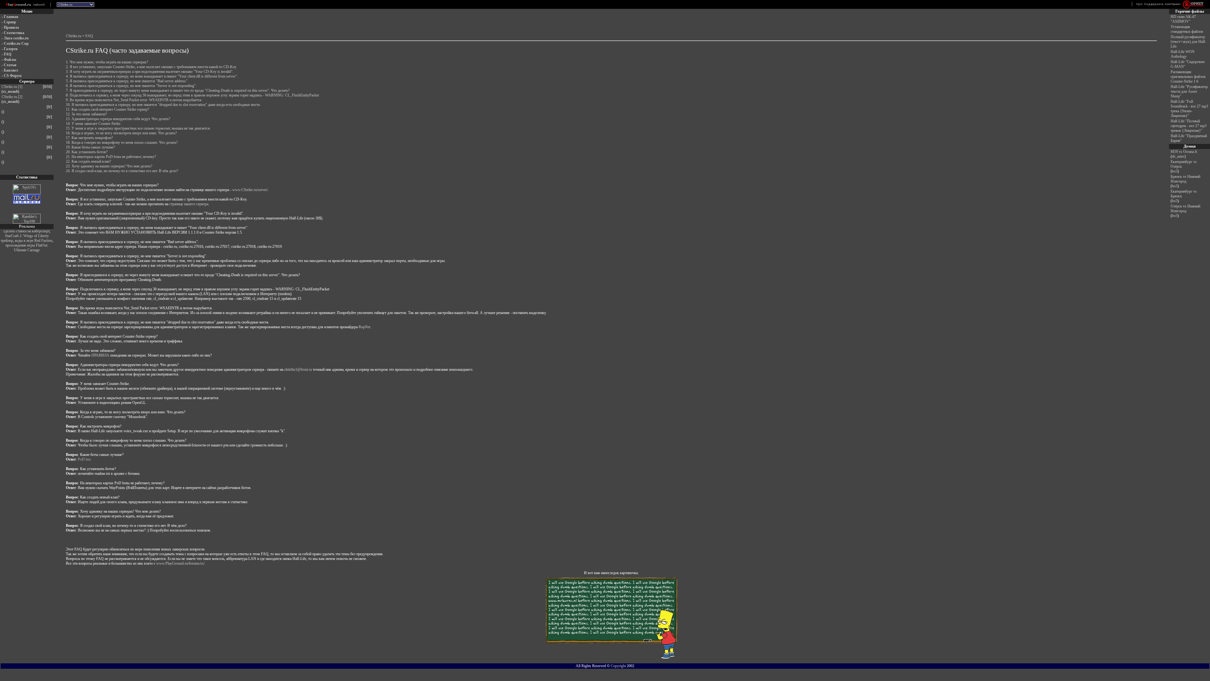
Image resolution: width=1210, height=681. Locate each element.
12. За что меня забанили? (86, 114)
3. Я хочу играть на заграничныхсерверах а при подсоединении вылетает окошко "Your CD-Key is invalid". (149, 71)
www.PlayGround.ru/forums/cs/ (180, 563)
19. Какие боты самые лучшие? (90, 147)
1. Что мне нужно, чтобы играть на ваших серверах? (107, 62)
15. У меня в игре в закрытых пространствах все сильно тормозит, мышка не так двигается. (138, 128)
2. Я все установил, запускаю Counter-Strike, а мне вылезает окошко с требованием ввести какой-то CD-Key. (151, 67)
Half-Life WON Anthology (1183, 54)
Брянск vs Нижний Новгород (1185, 178)
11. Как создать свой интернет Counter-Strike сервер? (107, 109)
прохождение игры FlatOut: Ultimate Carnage (26, 247)
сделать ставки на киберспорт (26, 231)
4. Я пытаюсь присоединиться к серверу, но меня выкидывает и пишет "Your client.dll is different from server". (152, 76)
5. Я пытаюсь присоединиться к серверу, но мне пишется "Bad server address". (127, 81)
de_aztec (1178, 156)
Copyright (618, 666)
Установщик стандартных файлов (1187, 29)
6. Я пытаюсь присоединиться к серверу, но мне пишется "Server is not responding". (131, 86)
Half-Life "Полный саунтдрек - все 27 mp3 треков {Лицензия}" (1189, 126)
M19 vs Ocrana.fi (1184, 151)
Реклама (27, 226)
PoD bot (84, 459)
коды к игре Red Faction (33, 240)
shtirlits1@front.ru (298, 369)
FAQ (89, 36)
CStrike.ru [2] (12, 97)
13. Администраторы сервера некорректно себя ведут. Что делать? (118, 119)
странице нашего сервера (188, 204)
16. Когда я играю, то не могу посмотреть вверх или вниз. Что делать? (121, 133)
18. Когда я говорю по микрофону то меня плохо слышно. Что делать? (122, 142)
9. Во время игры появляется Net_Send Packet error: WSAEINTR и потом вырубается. (134, 100)
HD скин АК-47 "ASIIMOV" (1183, 19)
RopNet (364, 327)
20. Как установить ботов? (86, 152)
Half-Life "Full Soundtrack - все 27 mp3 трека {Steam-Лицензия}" (1189, 108)
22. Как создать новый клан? (88, 161)
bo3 (1175, 171)
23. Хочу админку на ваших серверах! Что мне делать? (109, 166)
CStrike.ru (73, 36)
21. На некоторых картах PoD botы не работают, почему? (111, 156)
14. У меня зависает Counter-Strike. (93, 123)
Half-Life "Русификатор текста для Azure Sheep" (1189, 91)
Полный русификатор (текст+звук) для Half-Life (1188, 42)
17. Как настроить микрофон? (89, 138)
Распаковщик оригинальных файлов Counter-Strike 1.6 (1188, 77)
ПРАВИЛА (100, 355)
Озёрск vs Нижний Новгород (1185, 208)
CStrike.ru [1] (12, 86)
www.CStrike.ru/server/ (250, 190)
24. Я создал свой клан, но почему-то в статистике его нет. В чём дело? (122, 171)
